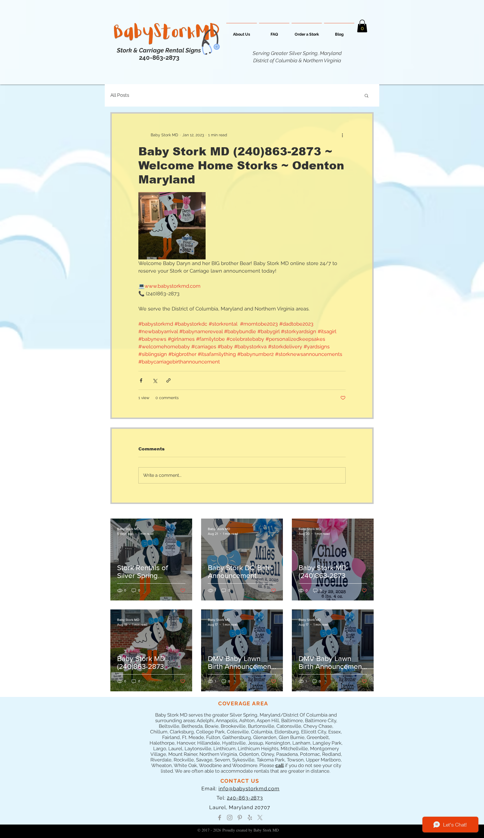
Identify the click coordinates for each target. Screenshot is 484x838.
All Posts (119, 95)
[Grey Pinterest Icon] (239, 817)
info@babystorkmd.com (249, 788)
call (279, 765)
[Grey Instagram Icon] (229, 817)
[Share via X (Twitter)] (154, 380)
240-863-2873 (245, 798)
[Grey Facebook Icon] (219, 817)
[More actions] (342, 135)
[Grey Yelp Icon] (249, 817)
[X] (260, 817)
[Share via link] (168, 380)
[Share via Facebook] (141, 380)
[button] (362, 26)
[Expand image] (172, 225)
